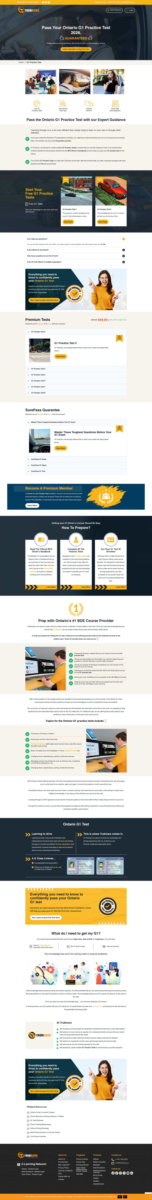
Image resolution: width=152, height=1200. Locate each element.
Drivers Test (80, 1162)
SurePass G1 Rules (38, 459)
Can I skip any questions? (37, 239)
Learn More (32, 505)
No (125, 1197)
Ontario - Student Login (30, 1169)
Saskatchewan (98, 1184)
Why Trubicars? (64, 1165)
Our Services (63, 1162)
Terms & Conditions (65, 1171)
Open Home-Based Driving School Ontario (81, 1169)
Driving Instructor (82, 1165)
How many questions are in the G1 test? (42, 256)
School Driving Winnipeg (39, 1128)
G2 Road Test (98, 1006)
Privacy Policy (63, 1168)
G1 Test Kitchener (36, 1120)
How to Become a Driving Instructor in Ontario (47, 1116)
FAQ (60, 1174)
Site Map (79, 1174)
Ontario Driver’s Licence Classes (42, 1112)
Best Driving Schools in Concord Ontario (45, 1132)
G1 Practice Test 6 (38, 381)
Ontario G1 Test (44, 281)
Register (40, 324)
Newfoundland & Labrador (99, 1171)
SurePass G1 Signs (38, 465)
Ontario (96, 1178)
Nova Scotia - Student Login (32, 1174)
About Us (61, 1159)
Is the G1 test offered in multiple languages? (44, 262)
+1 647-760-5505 (113, 2)
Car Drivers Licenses (38, 1136)
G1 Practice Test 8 (38, 393)
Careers (61, 1179)
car (56, 867)
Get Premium (115, 10)
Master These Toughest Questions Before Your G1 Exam (53, 422)
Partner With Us (64, 1176)
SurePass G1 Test (38, 471)
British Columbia (99, 1162)
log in (50, 324)
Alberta (96, 1159)
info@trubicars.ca (128, 2)
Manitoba (96, 1165)
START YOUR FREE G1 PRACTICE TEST (76, 49)
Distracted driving (38, 744)
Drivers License (82, 1159)
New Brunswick (99, 1168)
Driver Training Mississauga (40, 1124)
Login (131, 10)
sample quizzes (81, 556)
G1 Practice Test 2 (104, 209)
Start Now (68, 222)
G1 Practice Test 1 (70, 209)
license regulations (63, 844)
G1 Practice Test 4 (38, 369)
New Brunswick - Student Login (33, 1172)
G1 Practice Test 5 (38, 375)
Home (21, 62)
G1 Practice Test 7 (38, 387)
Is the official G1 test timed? (38, 250)
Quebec (96, 1181)
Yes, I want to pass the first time (44, 300)
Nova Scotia (97, 1175)
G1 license (57, 630)
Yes (120, 1197)
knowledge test (44, 945)
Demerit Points (70, 751)
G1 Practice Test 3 (38, 332)
